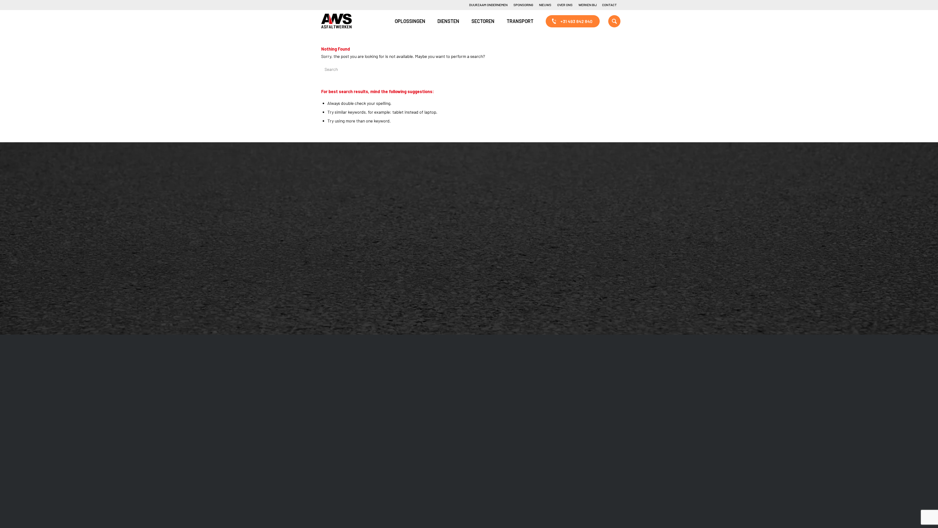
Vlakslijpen (493, 216)
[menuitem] (488, 5)
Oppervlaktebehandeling (349, 208)
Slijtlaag (412, 200)
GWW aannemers (342, 256)
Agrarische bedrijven (345, 281)
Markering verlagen (344, 225)
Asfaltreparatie (340, 191)
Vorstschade (494, 225)
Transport (414, 216)
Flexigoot (491, 200)
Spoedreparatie (340, 216)
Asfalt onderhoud (421, 191)
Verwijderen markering (426, 233)
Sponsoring (523, 5)
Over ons (565, 5)
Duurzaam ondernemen (488, 5)
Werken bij (587, 5)
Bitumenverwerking (344, 200)
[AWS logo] (336, 21)
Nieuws (545, 5)
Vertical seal (494, 208)
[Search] (608, 21)
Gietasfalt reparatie (423, 225)
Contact (609, 5)
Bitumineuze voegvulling (427, 208)
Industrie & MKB (341, 273)
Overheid (334, 264)
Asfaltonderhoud (342, 183)
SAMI (487, 191)
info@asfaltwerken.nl (576, 191)
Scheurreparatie (498, 183)
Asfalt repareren (420, 183)
